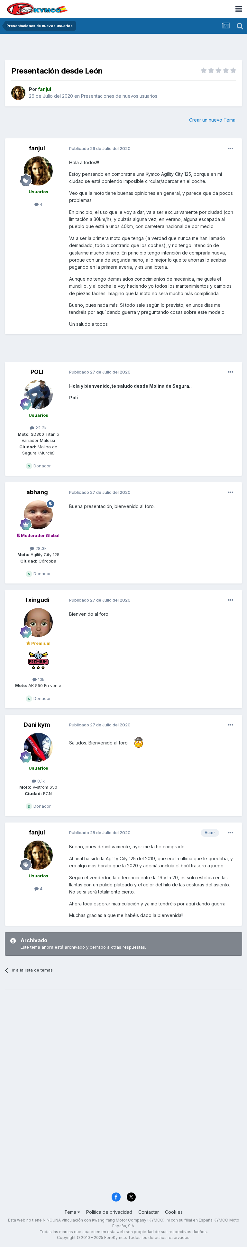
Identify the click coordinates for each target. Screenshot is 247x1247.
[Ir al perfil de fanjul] (18, 93)
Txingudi (37, 599)
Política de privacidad (109, 1212)
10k (40, 679)
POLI (37, 371)
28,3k (40, 548)
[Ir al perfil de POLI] (38, 394)
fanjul (37, 148)
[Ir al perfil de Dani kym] (38, 747)
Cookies (174, 1212)
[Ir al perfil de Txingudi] (38, 622)
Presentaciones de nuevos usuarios (119, 96)
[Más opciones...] (230, 149)
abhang (37, 492)
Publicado (100, 148)
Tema (71, 1212)
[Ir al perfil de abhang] (38, 514)
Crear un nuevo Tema (212, 120)
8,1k (40, 780)
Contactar (148, 1212)
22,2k (40, 427)
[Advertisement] (123, 48)
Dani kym (37, 724)
